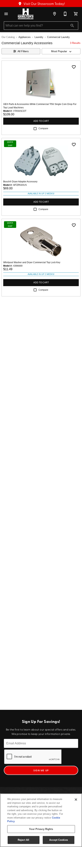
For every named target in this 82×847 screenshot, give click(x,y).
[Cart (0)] (75, 13)
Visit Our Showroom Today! (44, 3)
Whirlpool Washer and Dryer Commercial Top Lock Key (31, 262)
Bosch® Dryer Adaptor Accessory (20, 181)
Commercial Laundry (58, 37)
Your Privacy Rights (41, 829)
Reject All (23, 839)
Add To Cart (41, 121)
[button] (6, 13)
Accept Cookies (58, 839)
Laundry (39, 37)
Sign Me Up (41, 770)
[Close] (76, 799)
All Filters (23, 51)
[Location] (54, 13)
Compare (43, 128)
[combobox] (61, 51)
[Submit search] (72, 25)
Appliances (24, 37)
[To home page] (26, 14)
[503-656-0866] (65, 13)
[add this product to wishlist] (73, 67)
